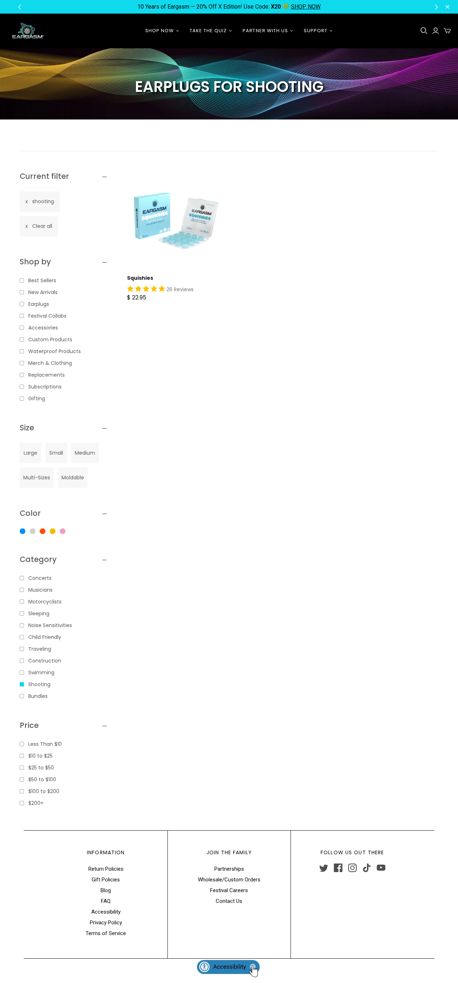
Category (38, 559)
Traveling (39, 648)
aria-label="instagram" (352, 868)
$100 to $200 (43, 791)
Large (30, 452)
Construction (44, 660)
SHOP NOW (306, 6)
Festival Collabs (47, 315)
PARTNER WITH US (265, 30)
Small (56, 452)
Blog (106, 890)
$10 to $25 (40, 755)
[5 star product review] (146, 289)
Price (29, 725)
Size (27, 427)
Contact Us (229, 901)
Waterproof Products (54, 351)
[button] (437, 7)
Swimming (41, 672)
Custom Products (50, 339)
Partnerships (229, 869)
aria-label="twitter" (324, 868)
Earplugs (38, 304)
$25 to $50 (41, 767)
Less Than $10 (45, 744)
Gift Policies (106, 879)
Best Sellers (42, 280)
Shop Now (159, 30)
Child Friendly (44, 637)
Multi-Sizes (36, 477)
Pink (62, 531)
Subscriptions (45, 386)
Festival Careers (229, 890)
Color (30, 513)
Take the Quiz (208, 30)
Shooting (39, 684)
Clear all (42, 226)
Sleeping (38, 613)
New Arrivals (43, 292)
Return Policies (105, 869)
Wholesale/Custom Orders (229, 879)
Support (315, 30)
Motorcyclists (45, 601)
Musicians (40, 589)
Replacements (46, 374)
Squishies (140, 278)
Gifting (36, 398)
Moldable (73, 477)
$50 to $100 (42, 779)
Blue (22, 531)
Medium (85, 452)
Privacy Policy (106, 922)
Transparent (32, 531)
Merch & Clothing (50, 363)
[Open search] (424, 30)
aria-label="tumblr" (366, 868)
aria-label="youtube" (381, 868)
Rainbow (42, 531)
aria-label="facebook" (338, 868)
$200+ (36, 803)
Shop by (35, 261)
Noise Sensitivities (50, 625)
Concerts (40, 578)
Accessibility (106, 912)
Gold (52, 531)
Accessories (43, 327)
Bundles (38, 696)
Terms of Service (106, 933)
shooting (43, 201)
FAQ (106, 901)
